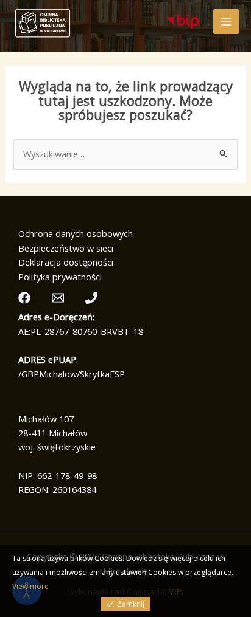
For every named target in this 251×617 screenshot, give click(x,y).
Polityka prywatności (60, 277)
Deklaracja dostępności (65, 262)
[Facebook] (24, 298)
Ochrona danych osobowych (75, 233)
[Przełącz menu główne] (226, 22)
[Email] (58, 298)
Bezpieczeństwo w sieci (65, 248)
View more (30, 586)
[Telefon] (91, 298)
